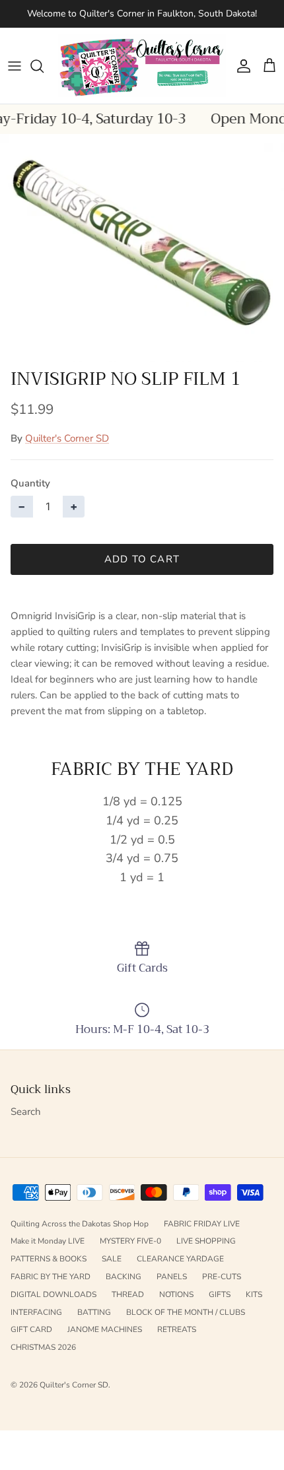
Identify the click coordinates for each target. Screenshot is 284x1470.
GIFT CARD (31, 1329)
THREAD (128, 1294)
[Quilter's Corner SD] (142, 65)
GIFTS (220, 1294)
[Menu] (14, 66)
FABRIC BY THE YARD (50, 1276)
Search (26, 1111)
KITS (254, 1294)
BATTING (94, 1312)
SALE (112, 1258)
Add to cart (142, 559)
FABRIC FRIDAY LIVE (202, 1224)
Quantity (30, 483)
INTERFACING (36, 1312)
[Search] (43, 66)
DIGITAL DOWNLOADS (53, 1294)
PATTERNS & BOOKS (49, 1258)
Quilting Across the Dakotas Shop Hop (80, 1224)
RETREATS (176, 1329)
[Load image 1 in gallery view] (142, 248)
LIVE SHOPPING (206, 1241)
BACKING (123, 1276)
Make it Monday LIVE (48, 1241)
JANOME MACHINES (104, 1329)
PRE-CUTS (221, 1276)
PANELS (172, 1276)
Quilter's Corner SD (67, 438)
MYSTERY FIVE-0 (130, 1241)
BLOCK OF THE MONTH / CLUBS (185, 1312)
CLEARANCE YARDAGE (180, 1258)
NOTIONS (176, 1294)
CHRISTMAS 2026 (43, 1347)
